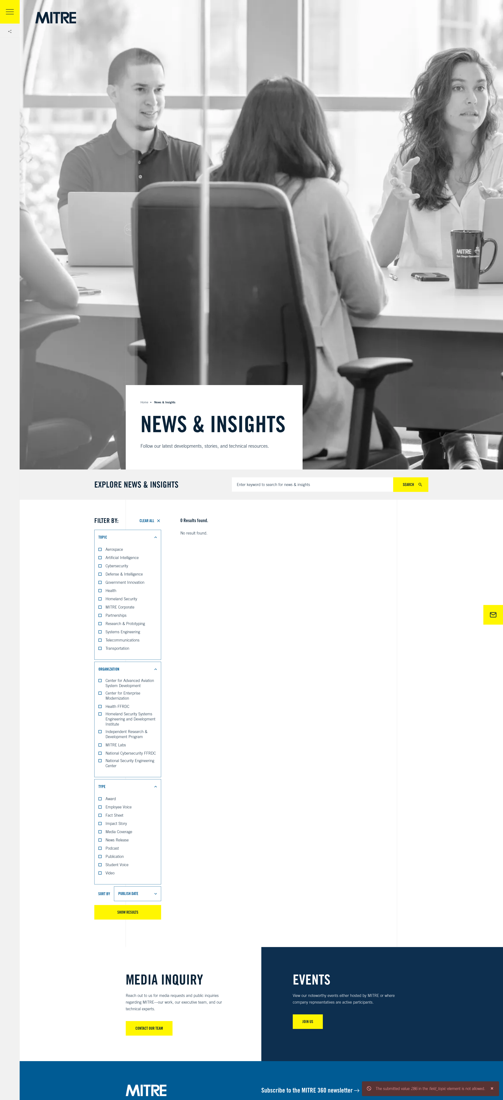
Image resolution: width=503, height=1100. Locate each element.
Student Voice (117, 864)
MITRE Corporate (120, 607)
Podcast (112, 848)
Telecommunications (123, 640)
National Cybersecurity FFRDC (131, 753)
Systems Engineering (123, 632)
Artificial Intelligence (122, 557)
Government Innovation (125, 582)
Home (144, 402)
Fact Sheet (114, 815)
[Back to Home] (193, 1090)
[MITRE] (55, 17)
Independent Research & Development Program (126, 734)
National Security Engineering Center (130, 763)
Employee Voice (119, 807)
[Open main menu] (10, 12)
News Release (117, 840)
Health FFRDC (117, 706)
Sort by (104, 893)
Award (111, 798)
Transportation (117, 648)
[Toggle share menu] (10, 32)
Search (408, 484)
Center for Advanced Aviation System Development (130, 683)
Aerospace (114, 549)
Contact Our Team (149, 1028)
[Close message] (492, 1088)
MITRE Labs (116, 745)
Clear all (147, 520)
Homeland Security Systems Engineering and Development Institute (130, 719)
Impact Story (116, 823)
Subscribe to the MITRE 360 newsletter (307, 1090)
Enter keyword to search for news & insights (273, 484)
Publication (115, 856)
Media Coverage (119, 831)
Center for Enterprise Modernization (123, 695)
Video (110, 873)
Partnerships (116, 615)
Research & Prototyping (125, 623)
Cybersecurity (117, 566)
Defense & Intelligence (124, 574)
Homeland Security (121, 599)
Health (111, 590)
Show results (127, 912)
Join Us (307, 1021)
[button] (128, 537)
